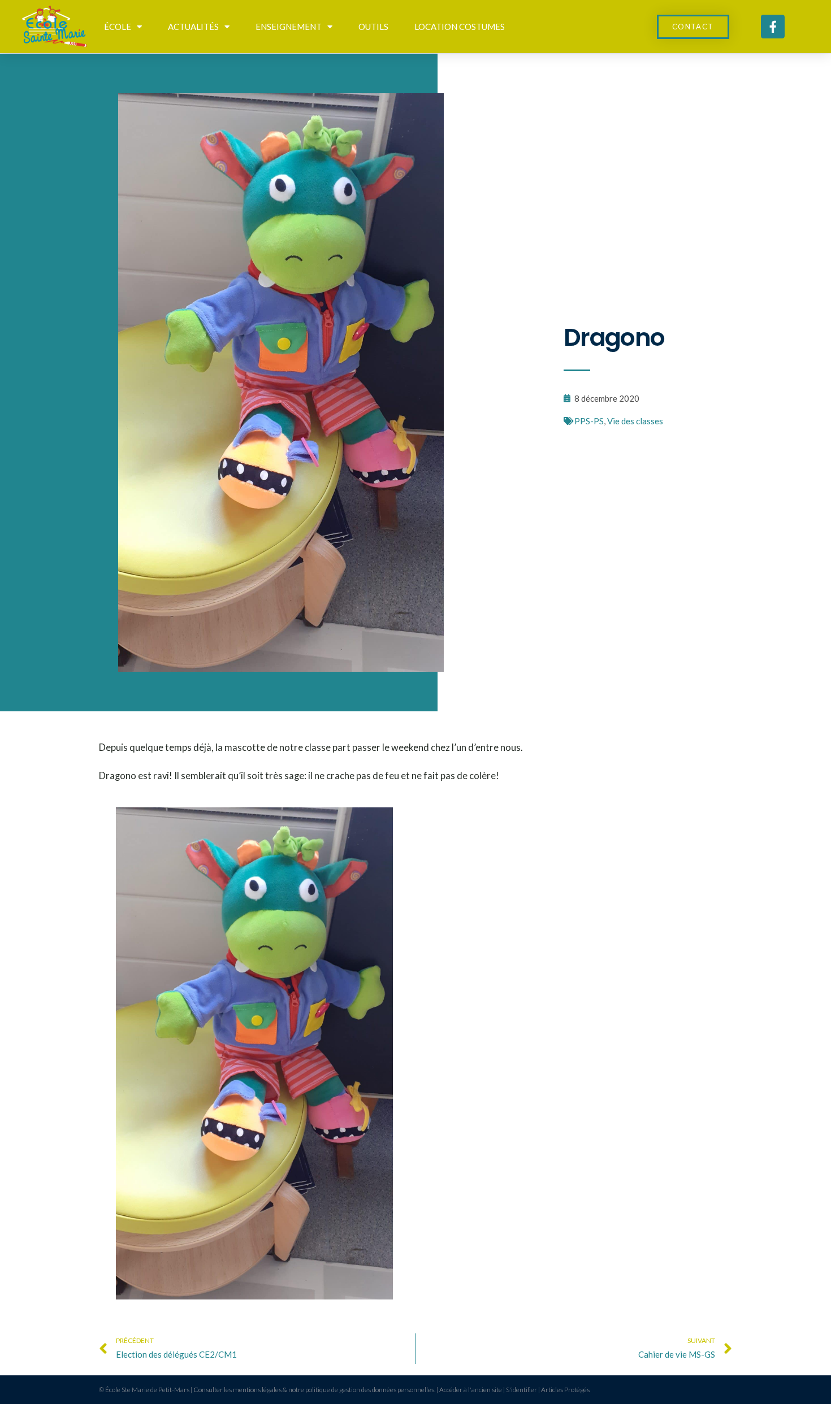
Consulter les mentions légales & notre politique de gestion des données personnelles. (314, 1389)
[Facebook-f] (773, 26)
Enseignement (289, 26)
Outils (373, 26)
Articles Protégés (565, 1389)
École (117, 26)
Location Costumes (459, 26)
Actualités (193, 26)
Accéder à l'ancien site (470, 1389)
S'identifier (521, 1389)
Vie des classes (635, 421)
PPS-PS (589, 421)
